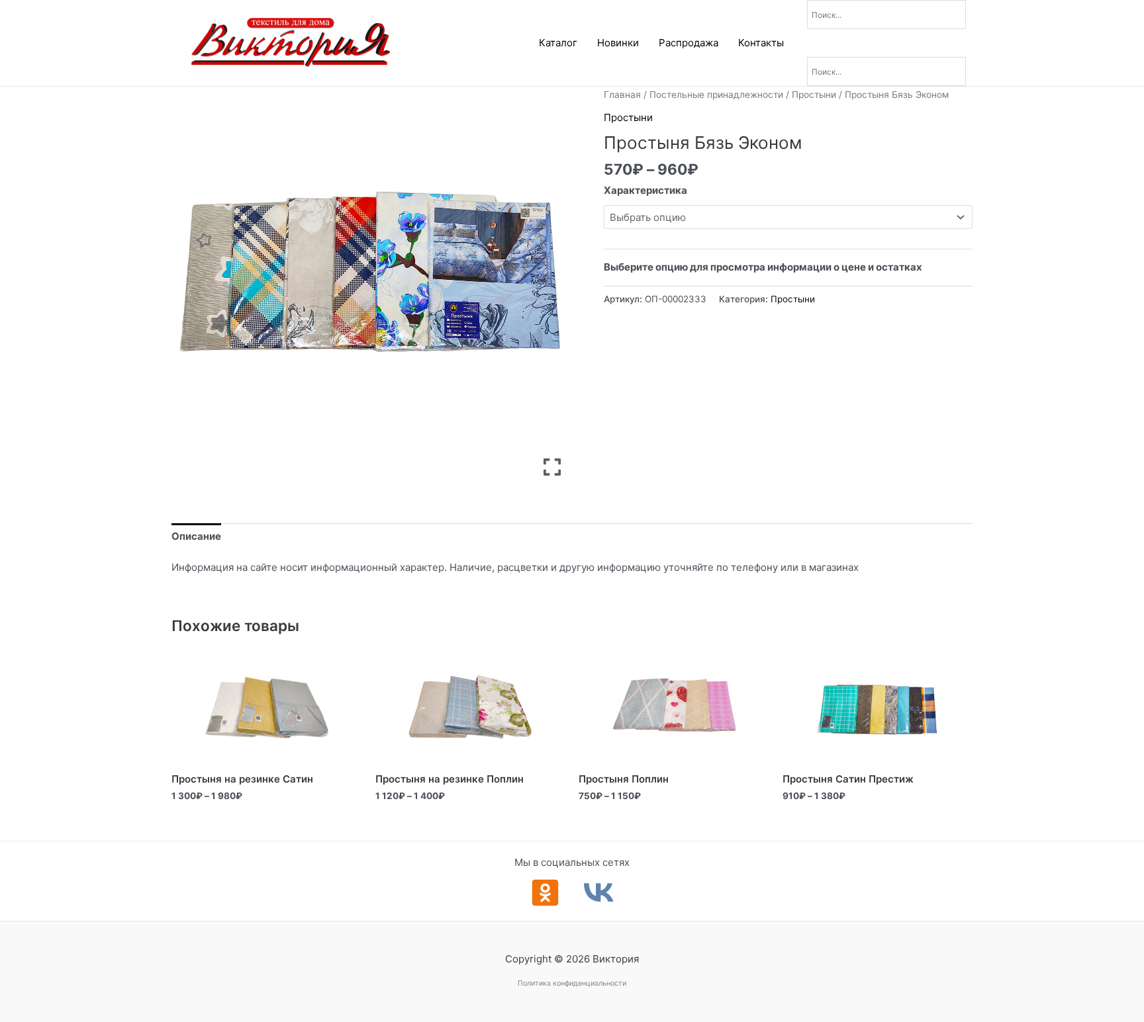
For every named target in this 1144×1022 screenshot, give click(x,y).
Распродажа (688, 42)
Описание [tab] (196, 536)
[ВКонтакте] (599, 893)
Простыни (814, 94)
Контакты (761, 42)
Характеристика (645, 190)
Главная (622, 94)
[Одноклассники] (545, 893)
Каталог (558, 42)
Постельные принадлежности (716, 94)
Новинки (618, 42)
